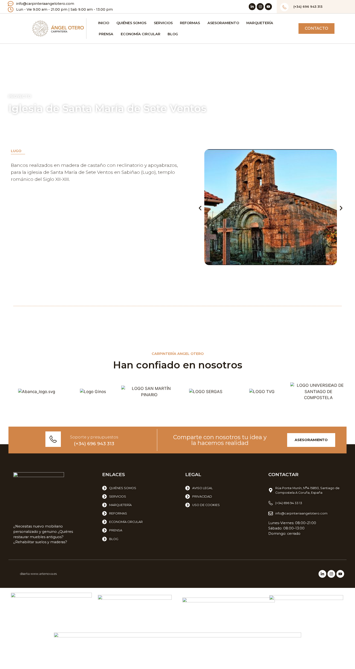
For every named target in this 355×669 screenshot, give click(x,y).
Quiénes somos (131, 23)
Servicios (163, 23)
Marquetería (259, 23)
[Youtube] (268, 6)
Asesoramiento (223, 23)
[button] (200, 208)
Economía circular (140, 34)
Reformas (190, 23)
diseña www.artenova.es (38, 574)
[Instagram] (260, 6)
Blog (173, 34)
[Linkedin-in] (252, 6)
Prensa (106, 34)
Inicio (103, 23)
